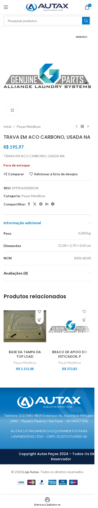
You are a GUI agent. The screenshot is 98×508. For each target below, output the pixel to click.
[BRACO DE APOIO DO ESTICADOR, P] (70, 326)
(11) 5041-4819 (30, 415)
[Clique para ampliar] (12, 110)
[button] (39, 320)
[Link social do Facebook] (29, 204)
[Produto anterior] (76, 126)
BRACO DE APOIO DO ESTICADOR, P (69, 354)
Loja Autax (31, 472)
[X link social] (35, 204)
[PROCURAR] (86, 20)
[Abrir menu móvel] (6, 7)
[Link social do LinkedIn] (47, 204)
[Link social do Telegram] (53, 204)
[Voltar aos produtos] (82, 126)
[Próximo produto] (88, 126)
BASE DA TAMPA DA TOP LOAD (25, 354)
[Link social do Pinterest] (41, 204)
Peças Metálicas (29, 126)
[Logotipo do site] (47, 7)
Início (8, 126)
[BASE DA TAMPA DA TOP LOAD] (25, 326)
